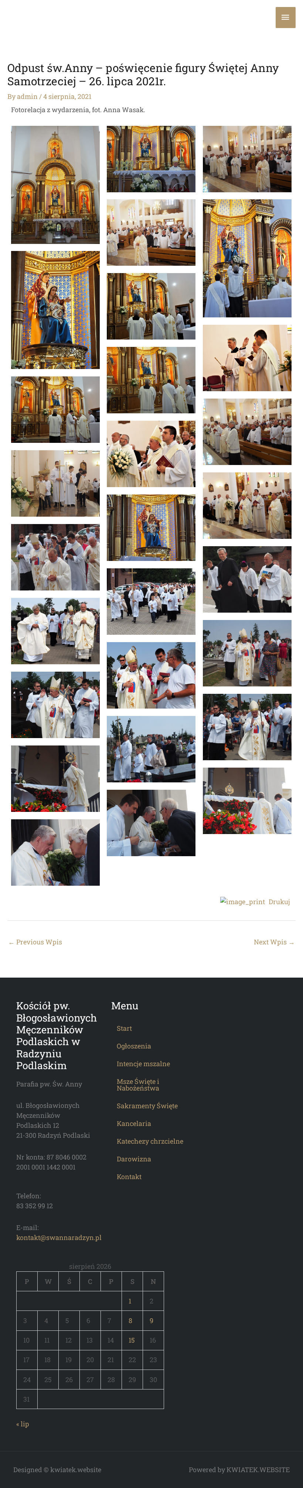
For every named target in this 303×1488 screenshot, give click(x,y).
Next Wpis (274, 941)
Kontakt (129, 1176)
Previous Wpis (35, 941)
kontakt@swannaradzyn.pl (59, 1237)
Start (124, 1028)
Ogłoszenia (134, 1045)
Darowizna (134, 1158)
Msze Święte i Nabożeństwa (138, 1084)
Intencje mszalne (143, 1063)
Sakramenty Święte (147, 1105)
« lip (22, 1423)
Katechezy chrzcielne (150, 1141)
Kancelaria (134, 1123)
